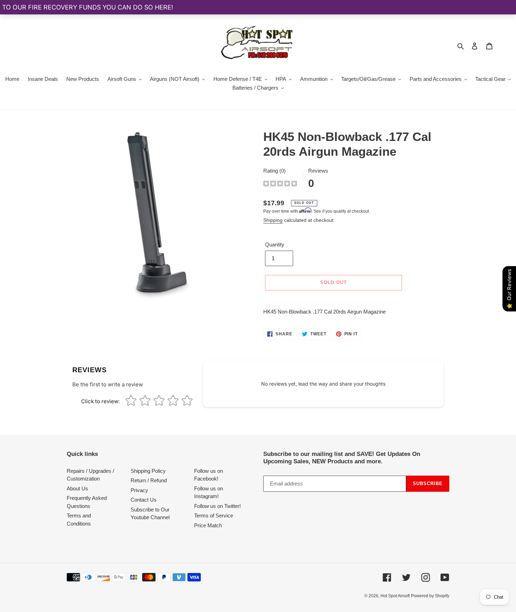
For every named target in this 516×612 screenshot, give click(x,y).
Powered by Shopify (430, 595)
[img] (280, 184)
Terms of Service (213, 515)
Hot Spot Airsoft (395, 595)
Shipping (273, 220)
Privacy (139, 490)
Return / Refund (149, 480)
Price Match (208, 525)
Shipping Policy (148, 471)
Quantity (274, 244)
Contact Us (144, 500)
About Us (77, 488)
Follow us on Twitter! (217, 506)
